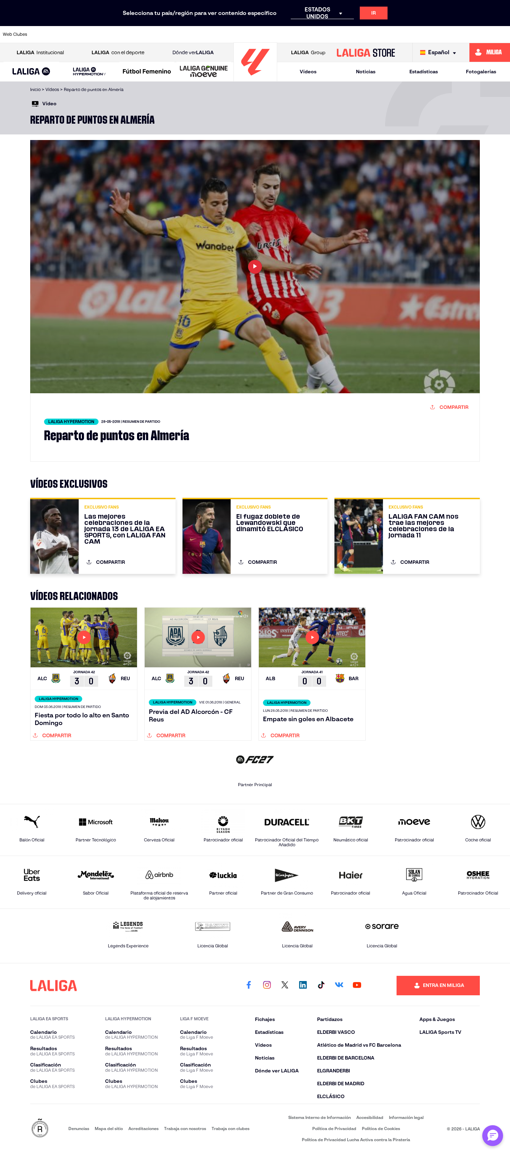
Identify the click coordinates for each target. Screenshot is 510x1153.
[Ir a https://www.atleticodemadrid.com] (70, 34)
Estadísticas (423, 71)
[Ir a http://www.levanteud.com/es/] (238, 34)
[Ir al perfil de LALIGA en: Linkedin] (303, 985)
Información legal (406, 1117)
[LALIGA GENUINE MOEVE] (204, 72)
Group (308, 52)
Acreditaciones (143, 1128)
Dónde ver (193, 52)
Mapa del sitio (109, 1128)
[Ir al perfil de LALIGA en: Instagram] (267, 985)
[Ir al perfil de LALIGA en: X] (285, 985)
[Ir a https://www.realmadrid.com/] (406, 34)
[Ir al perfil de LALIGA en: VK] (339, 985)
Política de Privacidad (334, 1128)
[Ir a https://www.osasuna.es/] (94, 34)
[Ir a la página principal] (255, 78)
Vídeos (308, 71)
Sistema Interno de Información (319, 1117)
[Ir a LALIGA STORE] (365, 52)
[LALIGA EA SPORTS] (31, 72)
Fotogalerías (481, 71)
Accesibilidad (369, 1117)
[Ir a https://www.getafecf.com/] (214, 34)
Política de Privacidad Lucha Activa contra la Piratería (356, 1139)
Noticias (365, 71)
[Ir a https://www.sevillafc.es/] (454, 34)
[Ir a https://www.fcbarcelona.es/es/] (190, 34)
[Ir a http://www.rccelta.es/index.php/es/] (118, 34)
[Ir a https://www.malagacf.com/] (262, 34)
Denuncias (78, 1128)
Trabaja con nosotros (185, 1128)
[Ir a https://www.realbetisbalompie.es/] (382, 34)
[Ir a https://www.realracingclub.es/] (286, 34)
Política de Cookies (381, 1128)
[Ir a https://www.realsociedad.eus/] (430, 34)
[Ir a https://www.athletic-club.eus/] (46, 34)
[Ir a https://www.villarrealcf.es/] (502, 34)
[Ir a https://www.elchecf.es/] (166, 34)
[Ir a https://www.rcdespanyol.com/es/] (358, 34)
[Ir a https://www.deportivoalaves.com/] (142, 34)
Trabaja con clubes (230, 1128)
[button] (31, 71)
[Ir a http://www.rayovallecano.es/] (310, 34)
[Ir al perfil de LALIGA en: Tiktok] (321, 985)
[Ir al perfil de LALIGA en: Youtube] (357, 985)
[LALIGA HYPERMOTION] (89, 71)
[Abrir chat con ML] (492, 1135)
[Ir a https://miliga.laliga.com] (489, 52)
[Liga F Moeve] (147, 72)
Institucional (40, 52)
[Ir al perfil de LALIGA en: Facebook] (249, 985)
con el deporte (118, 52)
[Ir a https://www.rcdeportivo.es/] (334, 34)
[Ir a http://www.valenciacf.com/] (478, 34)
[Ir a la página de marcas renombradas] (40, 1128)
